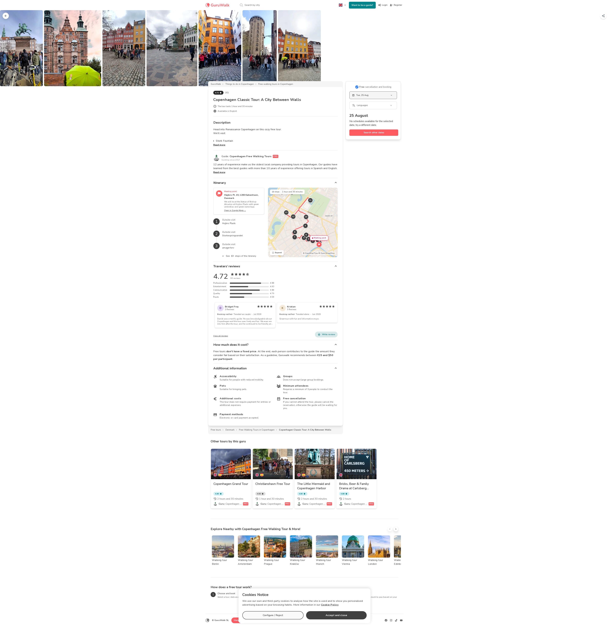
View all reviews (220, 336)
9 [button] (305, 226)
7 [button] (294, 237)
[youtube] (401, 620)
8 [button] (294, 232)
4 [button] (304, 238)
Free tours (216, 429)
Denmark (230, 429)
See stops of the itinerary (241, 255)
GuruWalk (216, 84)
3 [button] (312, 241)
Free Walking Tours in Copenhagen (257, 429)
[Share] (603, 16)
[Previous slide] (7, 48)
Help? (237, 620)
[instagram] (391, 620)
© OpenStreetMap (326, 253)
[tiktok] (396, 620)
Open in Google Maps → (235, 210)
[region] (303, 222)
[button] (319, 244)
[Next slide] (601, 48)
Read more (219, 144)
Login (384, 4)
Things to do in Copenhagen (239, 84)
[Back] (6, 16)
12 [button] (293, 216)
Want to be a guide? (362, 5)
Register (398, 4)
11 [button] (310, 200)
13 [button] (286, 212)
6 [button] (306, 235)
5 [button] (308, 239)
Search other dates (374, 132)
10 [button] (306, 217)
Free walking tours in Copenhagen (275, 84)
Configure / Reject (273, 615)
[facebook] (386, 620)
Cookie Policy (330, 605)
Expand (278, 252)
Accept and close (336, 615)
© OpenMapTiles (310, 253)
